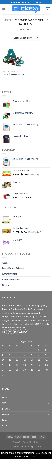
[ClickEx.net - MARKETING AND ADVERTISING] (26, 9)
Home (7, 20)
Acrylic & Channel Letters (13, 74)
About (36, 442)
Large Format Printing (13, 268)
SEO (4, 403)
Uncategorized (9, 284)
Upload (16, 442)
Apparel (6, 262)
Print (4, 425)
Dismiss (34, 456)
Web (4, 397)
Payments (26, 442)
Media (5, 414)
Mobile (6, 408)
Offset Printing (9, 273)
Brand (5, 419)
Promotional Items (11, 279)
